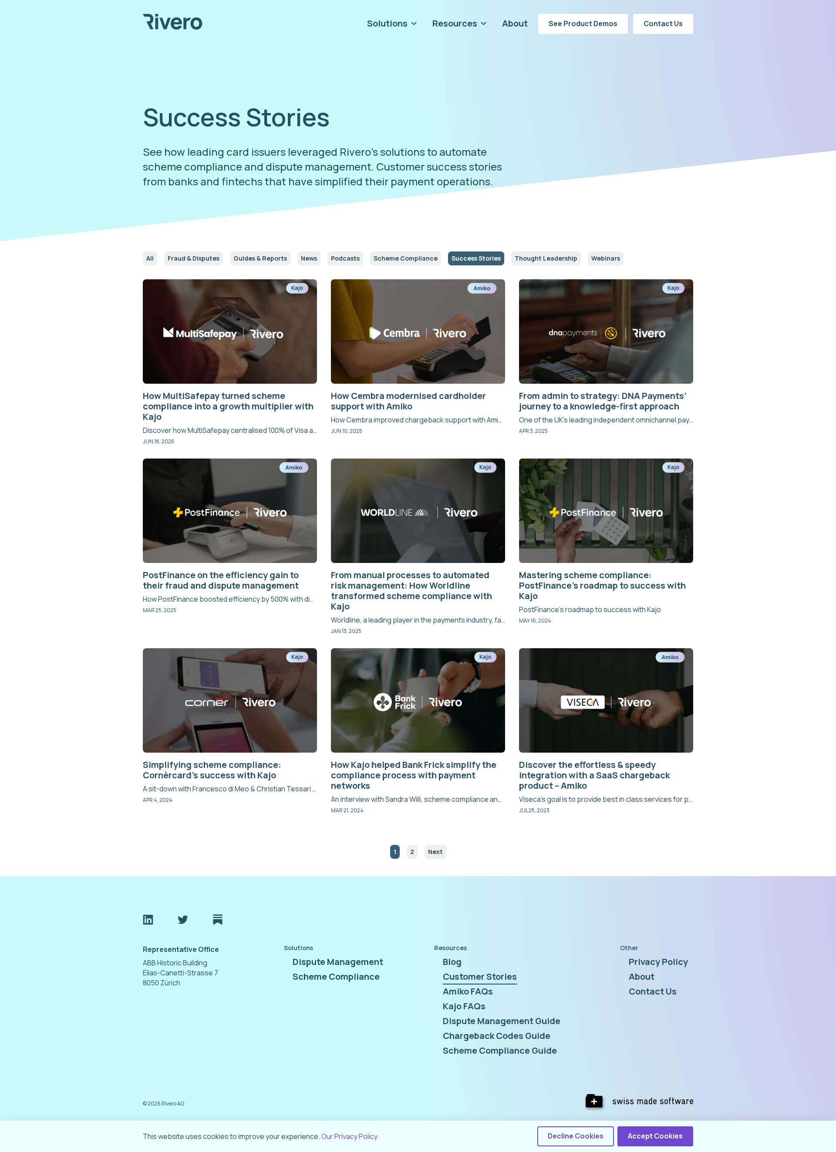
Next (435, 851)
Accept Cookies (655, 1136)
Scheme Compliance (406, 258)
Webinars (605, 258)
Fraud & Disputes (193, 258)
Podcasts (345, 258)
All (150, 258)
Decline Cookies (575, 1136)
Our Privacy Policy (349, 1136)
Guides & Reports (260, 258)
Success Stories (476, 258)
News (309, 258)
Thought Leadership (546, 258)
